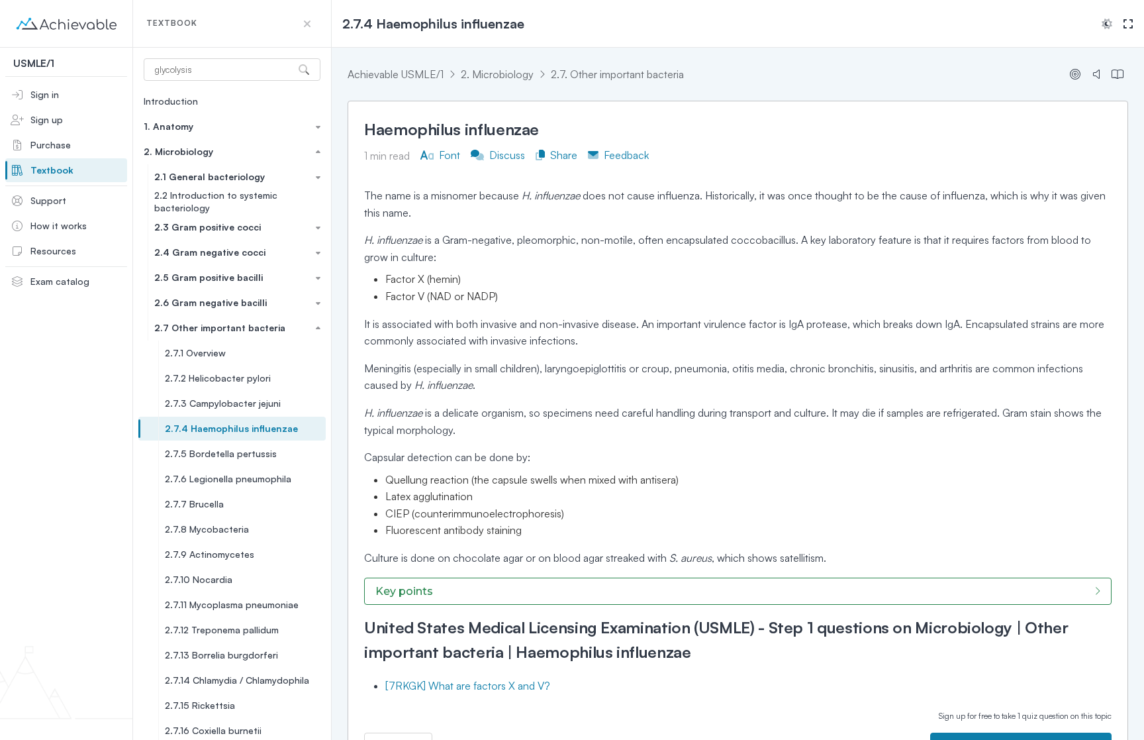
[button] (307, 23)
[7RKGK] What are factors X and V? (467, 685)
